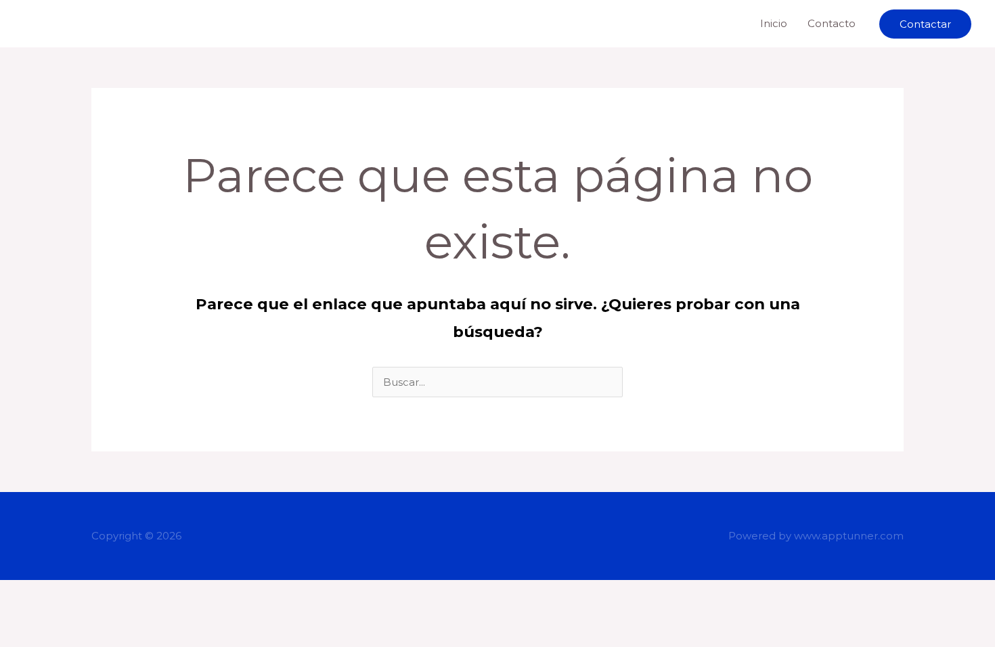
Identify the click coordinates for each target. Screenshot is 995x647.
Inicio (773, 23)
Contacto (832, 23)
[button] (925, 24)
